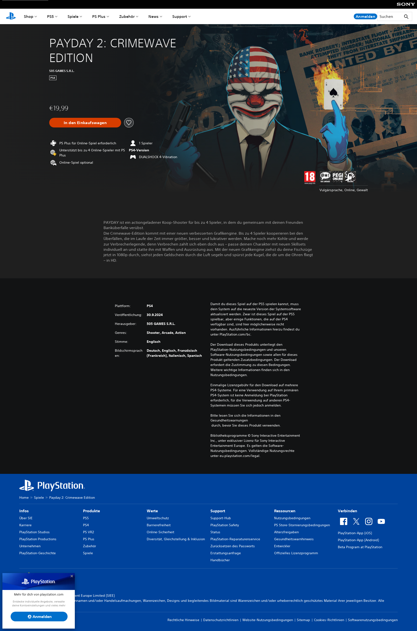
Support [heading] (217, 510)
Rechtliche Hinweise (183, 620)
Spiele (73, 16)
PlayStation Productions (37, 539)
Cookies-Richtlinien (329, 620)
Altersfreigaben (286, 532)
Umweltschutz (158, 518)
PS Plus (98, 16)
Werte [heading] (152, 510)
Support (179, 16)
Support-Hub (220, 518)
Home (24, 497)
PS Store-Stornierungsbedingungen (302, 525)
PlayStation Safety (224, 525)
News (153, 16)
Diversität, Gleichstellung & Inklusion (176, 539)
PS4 (86, 525)
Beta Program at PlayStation (360, 547)
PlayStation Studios (34, 532)
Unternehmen (30, 546)
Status (215, 532)
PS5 (50, 16)
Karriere (25, 525)
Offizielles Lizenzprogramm (296, 553)
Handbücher (220, 560)
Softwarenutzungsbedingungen (373, 620)
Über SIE (26, 518)
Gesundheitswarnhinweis (294, 539)
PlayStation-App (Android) (358, 540)
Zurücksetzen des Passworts (232, 546)
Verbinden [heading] (347, 510)
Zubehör (127, 16)
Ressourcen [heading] (284, 510)
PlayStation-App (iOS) (355, 533)
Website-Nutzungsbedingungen (267, 620)
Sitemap (303, 620)
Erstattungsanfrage (225, 553)
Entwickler (282, 546)
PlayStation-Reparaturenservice (235, 539)
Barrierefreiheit (159, 525)
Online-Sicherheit (160, 532)
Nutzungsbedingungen (292, 518)
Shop (28, 16)
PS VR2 (88, 532)
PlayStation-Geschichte (37, 553)
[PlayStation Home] (11, 16)
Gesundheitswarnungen (229, 420)
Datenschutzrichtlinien (220, 620)
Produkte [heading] (91, 510)
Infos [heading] (24, 510)
